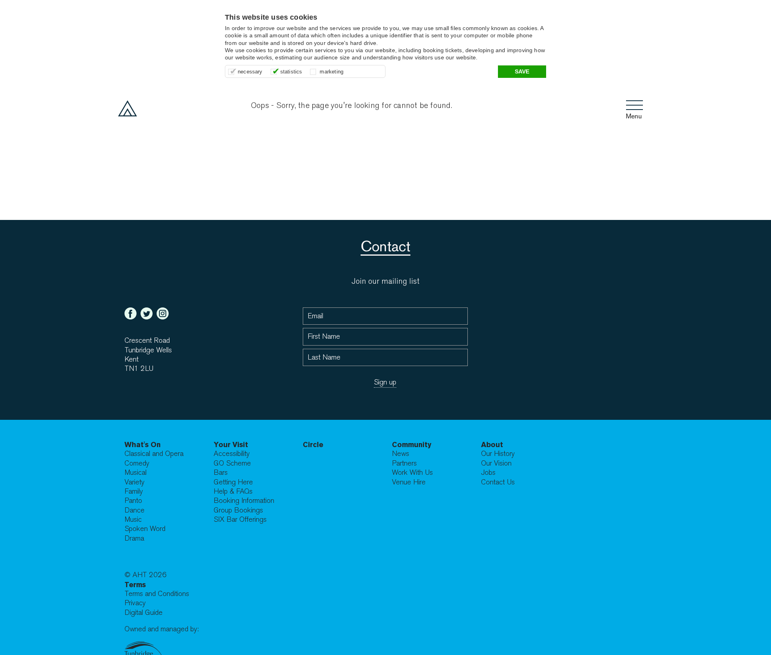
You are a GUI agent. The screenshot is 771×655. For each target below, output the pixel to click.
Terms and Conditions (156, 594)
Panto (133, 500)
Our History (498, 454)
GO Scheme (232, 463)
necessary (250, 71)
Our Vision (496, 463)
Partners (404, 463)
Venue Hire (409, 482)
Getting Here (233, 482)
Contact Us (498, 482)
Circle (313, 444)
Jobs (488, 472)
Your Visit (231, 444)
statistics (291, 71)
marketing (331, 71)
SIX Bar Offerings (240, 519)
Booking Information (244, 500)
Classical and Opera (154, 454)
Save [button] (522, 71)
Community (411, 444)
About (492, 444)
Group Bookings (238, 510)
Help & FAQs (233, 491)
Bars (221, 472)
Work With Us (412, 472)
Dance (134, 510)
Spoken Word (144, 529)
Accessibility (232, 454)
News (400, 454)
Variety (134, 482)
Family (133, 491)
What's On (142, 444)
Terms (135, 584)
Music (133, 519)
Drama (134, 538)
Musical (135, 472)
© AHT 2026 (145, 575)
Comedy (136, 463)
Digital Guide (143, 612)
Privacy (135, 603)
